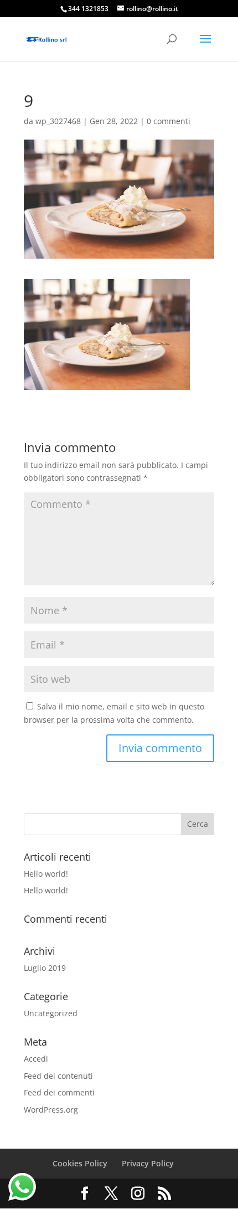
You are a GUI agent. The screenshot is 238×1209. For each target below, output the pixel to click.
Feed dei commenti (59, 1092)
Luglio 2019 (45, 968)
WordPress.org (51, 1109)
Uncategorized (50, 1013)
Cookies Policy (80, 1163)
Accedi (36, 1058)
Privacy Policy (148, 1163)
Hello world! (46, 873)
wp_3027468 (58, 121)
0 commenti (168, 121)
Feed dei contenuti (58, 1076)
